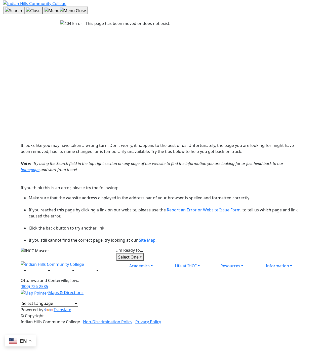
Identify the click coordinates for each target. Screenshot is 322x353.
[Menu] (65, 11)
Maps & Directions (66, 292)
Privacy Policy (148, 322)
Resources (230, 266)
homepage (30, 169)
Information (277, 266)
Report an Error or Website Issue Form (203, 210)
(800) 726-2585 (34, 286)
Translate (62, 309)
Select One (128, 257)
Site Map (147, 240)
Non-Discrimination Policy (107, 322)
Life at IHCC (186, 266)
